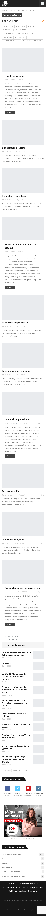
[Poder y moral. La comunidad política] (38, 716)
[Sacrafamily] (38, 666)
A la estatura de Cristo (13, 147)
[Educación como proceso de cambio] (23, 228)
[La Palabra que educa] (23, 403)
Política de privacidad (33, 887)
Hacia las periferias (21, 30)
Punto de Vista (20, 37)
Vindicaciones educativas (32, 41)
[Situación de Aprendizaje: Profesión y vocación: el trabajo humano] (38, 759)
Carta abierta (8, 26)
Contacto (32, 891)
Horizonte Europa (9, 34)
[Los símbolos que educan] (23, 307)
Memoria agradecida (25, 34)
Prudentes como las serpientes (22, 587)
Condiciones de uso (12, 887)
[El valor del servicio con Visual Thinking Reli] (38, 738)
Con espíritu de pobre (13, 539)
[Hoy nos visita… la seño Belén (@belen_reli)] (38, 749)
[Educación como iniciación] (23, 355)
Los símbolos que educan (15, 322)
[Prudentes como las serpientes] (23, 572)
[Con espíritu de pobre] (23, 524)
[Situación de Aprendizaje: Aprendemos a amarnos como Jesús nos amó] (38, 703)
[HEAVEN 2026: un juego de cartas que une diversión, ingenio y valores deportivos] (38, 677)
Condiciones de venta (28, 883)
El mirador (32, 26)
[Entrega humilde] (23, 476)
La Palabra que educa (17, 419)
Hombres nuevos (14, 75)
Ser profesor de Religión (11, 41)
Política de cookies (17, 891)
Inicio (13, 883)
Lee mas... (10, 112)
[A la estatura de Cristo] (23, 132)
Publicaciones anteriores (13, 636)
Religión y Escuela (31, 910)
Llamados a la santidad (14, 196)
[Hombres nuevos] (23, 60)
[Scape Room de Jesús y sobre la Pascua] (38, 727)
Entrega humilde (10, 491)
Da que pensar (20, 26)
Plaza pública (8, 37)
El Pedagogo (7, 30)
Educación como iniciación (16, 371)
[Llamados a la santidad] (23, 180)
